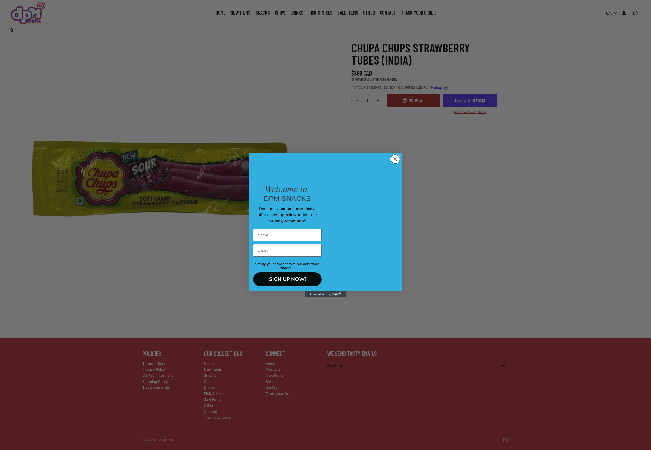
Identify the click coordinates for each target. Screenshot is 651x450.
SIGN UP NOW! (287, 279)
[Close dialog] (395, 159)
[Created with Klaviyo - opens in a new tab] (325, 294)
